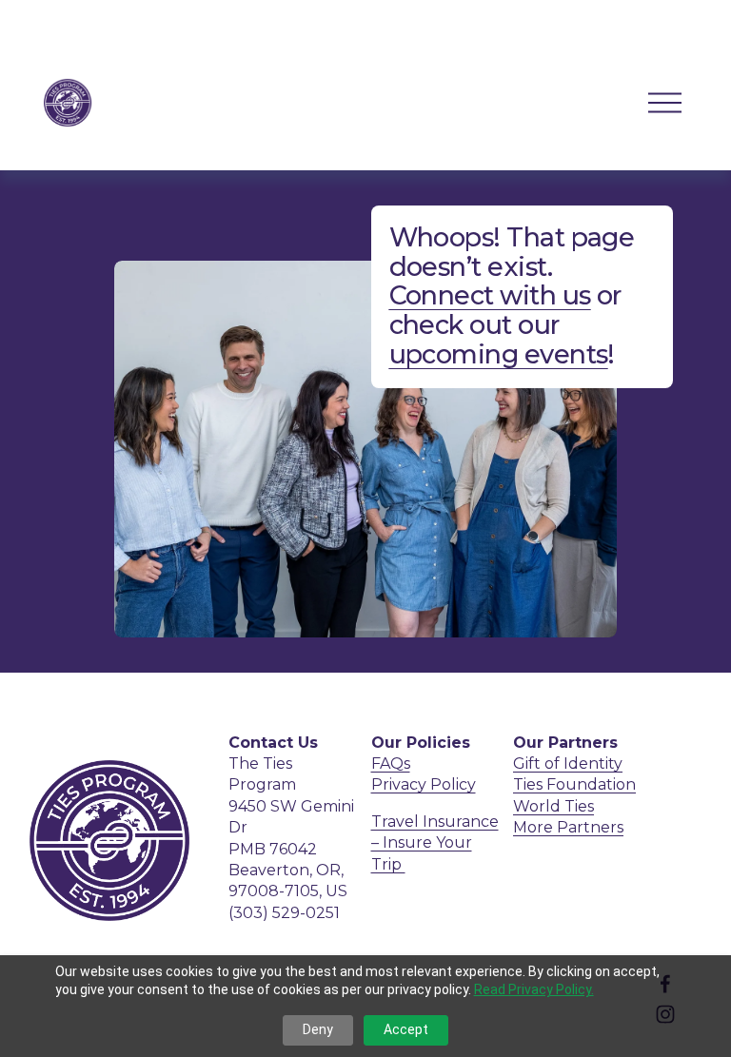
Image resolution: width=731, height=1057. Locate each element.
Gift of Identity (567, 763)
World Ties (553, 806)
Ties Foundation (574, 784)
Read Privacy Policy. (534, 989)
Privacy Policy (423, 784)
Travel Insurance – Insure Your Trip (435, 842)
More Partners (568, 827)
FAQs (390, 763)
